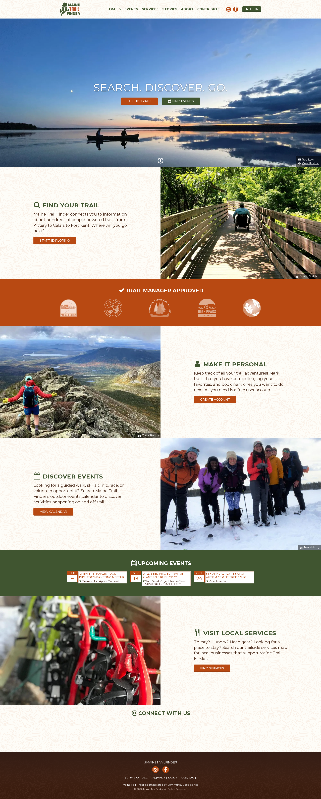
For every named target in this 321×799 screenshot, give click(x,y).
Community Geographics (183, 784)
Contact (188, 777)
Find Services (212, 668)
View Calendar (53, 512)
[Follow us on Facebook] (235, 9)
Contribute (208, 9)
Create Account (215, 399)
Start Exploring (55, 240)
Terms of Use (136, 777)
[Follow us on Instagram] (228, 9)
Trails (115, 9)
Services (150, 9)
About (187, 9)
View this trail (310, 163)
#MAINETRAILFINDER (160, 762)
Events (131, 9)
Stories (169, 9)
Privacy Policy (164, 777)
